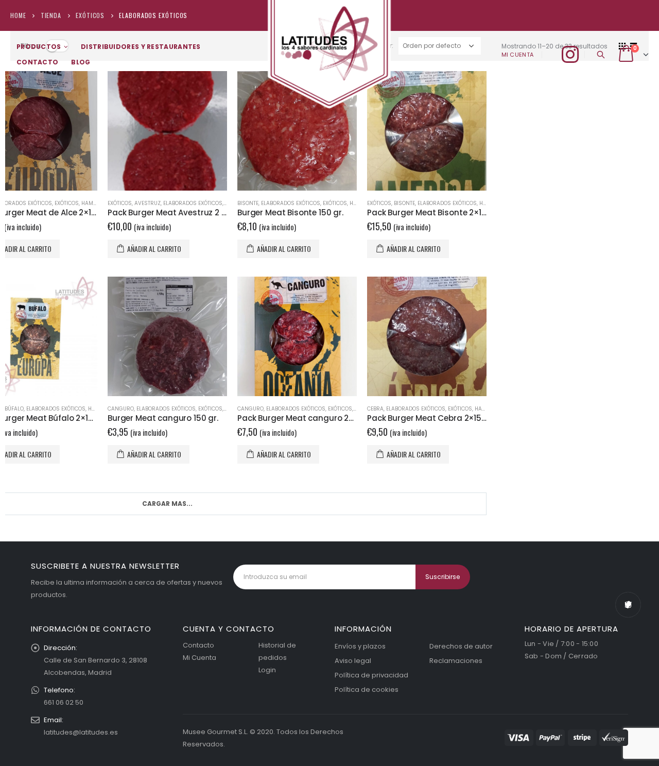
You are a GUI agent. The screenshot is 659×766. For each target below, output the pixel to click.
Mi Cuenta (199, 657)
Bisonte (247, 203)
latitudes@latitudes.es (81, 732)
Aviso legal (353, 661)
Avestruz (147, 203)
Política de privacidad (371, 675)
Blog (80, 62)
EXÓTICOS (67, 203)
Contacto (37, 62)
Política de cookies (366, 689)
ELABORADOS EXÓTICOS (192, 203)
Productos (38, 46)
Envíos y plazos (360, 646)
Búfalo (14, 409)
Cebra (375, 409)
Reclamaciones (455, 661)
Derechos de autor (461, 646)
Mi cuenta (517, 54)
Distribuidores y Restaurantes (141, 46)
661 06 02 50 (63, 702)
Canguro (121, 409)
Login (267, 670)
